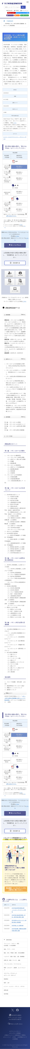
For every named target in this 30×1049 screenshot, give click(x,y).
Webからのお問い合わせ (16, 1024)
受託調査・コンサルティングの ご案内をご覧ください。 (16, 889)
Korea (17, 10)
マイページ (10, 15)
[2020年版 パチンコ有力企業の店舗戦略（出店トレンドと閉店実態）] (10, 281)
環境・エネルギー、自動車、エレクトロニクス (15, 968)
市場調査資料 (10, 21)
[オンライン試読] (15, 289)
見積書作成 (16, 263)
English (10, 10)
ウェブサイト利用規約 (16, 1033)
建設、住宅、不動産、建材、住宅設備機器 (14, 952)
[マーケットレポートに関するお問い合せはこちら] (10, 274)
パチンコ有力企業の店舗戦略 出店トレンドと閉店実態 (15, 698)
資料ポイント (15, 359)
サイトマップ (25, 10)
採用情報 (16, 1039)
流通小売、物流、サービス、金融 (12, 960)
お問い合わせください (11, 216)
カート (17, 15)
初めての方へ (12, 13)
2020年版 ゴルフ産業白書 (17, 925)
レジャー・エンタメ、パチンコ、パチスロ (14, 986)
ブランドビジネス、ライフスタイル (12, 964)
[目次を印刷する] (20, 274)
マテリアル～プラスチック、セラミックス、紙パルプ (11, 974)
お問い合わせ (25, 15)
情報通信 (6, 979)
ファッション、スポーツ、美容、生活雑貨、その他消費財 (12, 944)
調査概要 (15, 314)
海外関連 (6, 994)
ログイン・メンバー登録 (23, 13)
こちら (14, 122)
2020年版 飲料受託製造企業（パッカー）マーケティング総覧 (19, 910)
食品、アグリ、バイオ (9, 949)
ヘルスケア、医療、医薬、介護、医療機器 (14, 956)
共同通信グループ (23, 1037)
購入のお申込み (15, 245)
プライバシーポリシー (16, 1031)
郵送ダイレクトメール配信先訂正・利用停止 (16, 1035)
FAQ (15, 1037)
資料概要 (15, 417)
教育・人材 (6, 982)
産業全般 (6, 990)
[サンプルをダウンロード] (20, 281)
